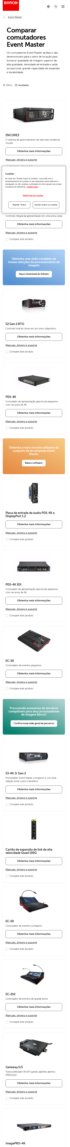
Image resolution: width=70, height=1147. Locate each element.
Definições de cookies (33, 195)
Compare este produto (21, 239)
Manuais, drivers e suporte (21, 159)
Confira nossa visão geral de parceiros (34, 723)
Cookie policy (32, 187)
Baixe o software (33, 463)
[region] (34, 189)
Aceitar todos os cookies (46, 205)
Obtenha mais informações (33, 151)
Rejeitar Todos (19, 205)
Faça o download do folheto (34, 274)
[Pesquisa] (55, 6)
